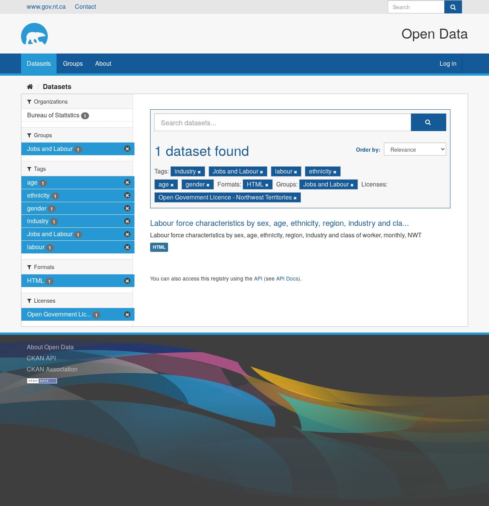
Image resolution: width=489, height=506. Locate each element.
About (103, 63)
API (258, 278)
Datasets (39, 63)
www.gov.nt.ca (46, 6)
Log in (448, 63)
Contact (85, 6)
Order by (367, 149)
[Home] (30, 86)
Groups (73, 63)
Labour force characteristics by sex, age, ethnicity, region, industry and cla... (279, 222)
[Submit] (453, 6)
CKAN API (41, 358)
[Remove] (199, 172)
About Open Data (50, 346)
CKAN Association (52, 369)
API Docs (287, 278)
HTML (159, 247)
